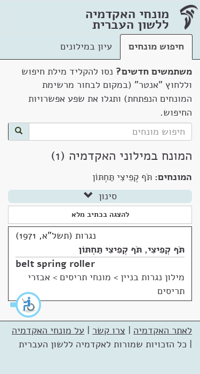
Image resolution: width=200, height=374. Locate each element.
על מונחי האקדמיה (48, 330)
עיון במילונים (86, 46)
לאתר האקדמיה (162, 330)
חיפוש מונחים (156, 46)
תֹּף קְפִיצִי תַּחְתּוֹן (110, 249)
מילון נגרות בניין (153, 277)
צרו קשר (108, 330)
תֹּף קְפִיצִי (166, 249)
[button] (26, 304)
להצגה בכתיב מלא (100, 214)
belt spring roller (55, 263)
